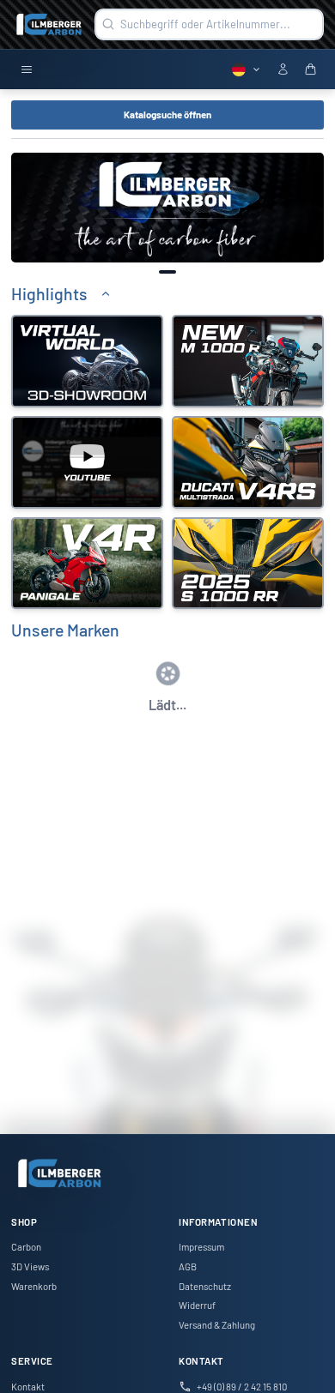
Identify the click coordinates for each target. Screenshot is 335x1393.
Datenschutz (205, 1286)
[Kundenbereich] (283, 70)
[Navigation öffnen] (26, 70)
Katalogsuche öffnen (167, 114)
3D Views (30, 1266)
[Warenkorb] (310, 70)
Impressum (201, 1246)
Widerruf (197, 1305)
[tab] (167, 271)
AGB (188, 1266)
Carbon (26, 1246)
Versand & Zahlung (217, 1324)
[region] (167, 207)
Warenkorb (34, 1286)
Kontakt (28, 1386)
